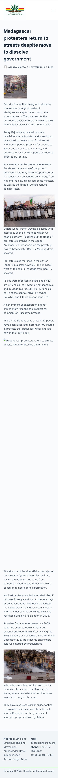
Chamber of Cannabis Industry (38, 771)
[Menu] (53, 10)
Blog (50, 67)
